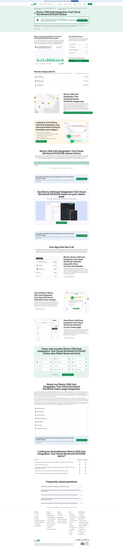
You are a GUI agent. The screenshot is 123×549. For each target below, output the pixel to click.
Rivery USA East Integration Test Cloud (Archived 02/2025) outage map (47, 103)
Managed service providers (40, 520)
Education (37, 517)
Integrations (72, 518)
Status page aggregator (52, 518)
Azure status (82, 515)
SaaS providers (38, 525)
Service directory (39, 8)
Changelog (72, 525)
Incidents (49, 527)
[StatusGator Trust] (82, 544)
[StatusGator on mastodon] (83, 539)
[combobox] (47, 4)
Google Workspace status (84, 522)
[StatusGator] (55, 540)
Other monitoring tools (63, 521)
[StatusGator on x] (88, 539)
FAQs (71, 534)
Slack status (82, 532)
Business (60, 513)
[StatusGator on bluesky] (81, 539)
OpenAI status (82, 529)
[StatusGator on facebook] (86, 539)
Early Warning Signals (52, 524)
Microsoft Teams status (84, 524)
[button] (61, 408)
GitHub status (82, 518)
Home (35, 8)
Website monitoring (51, 522)
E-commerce (37, 524)
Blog (80, 4)
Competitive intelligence (39, 522)
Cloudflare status (83, 517)
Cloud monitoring (51, 520)
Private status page (51, 515)
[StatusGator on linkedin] (78, 539)
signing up (60, 404)
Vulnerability (72, 529)
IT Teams (37, 513)
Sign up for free (57, 42)
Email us (57, 507)
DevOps (36, 515)
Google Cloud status (83, 520)
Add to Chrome (74, 1)
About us (71, 513)
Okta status (82, 527)
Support (71, 522)
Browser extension (73, 520)
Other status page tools (63, 519)
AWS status (82, 513)
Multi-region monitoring (52, 529)
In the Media (72, 515)
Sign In (85, 4)
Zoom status (82, 534)
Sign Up (90, 4)
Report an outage (82, 20)
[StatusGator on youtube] (79, 539)
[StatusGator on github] (84, 539)
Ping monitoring (50, 525)
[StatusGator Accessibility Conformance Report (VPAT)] (87, 544)
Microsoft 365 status (83, 525)
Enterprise (37, 518)
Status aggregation (51, 517)
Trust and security (73, 527)
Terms (71, 532)
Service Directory (73, 517)
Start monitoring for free (41, 141)
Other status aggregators (63, 522)
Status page (50, 513)
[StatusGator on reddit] (76, 539)
